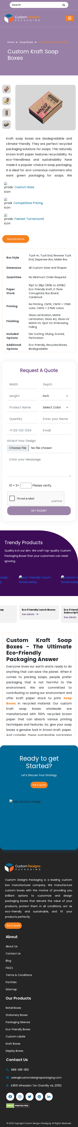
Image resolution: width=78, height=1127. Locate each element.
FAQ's (9, 968)
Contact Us (13, 953)
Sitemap (11, 989)
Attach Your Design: (21, 441)
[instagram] (20, 1097)
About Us (11, 946)
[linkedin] (49, 1097)
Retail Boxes (13, 1008)
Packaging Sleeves (18, 1022)
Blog (8, 961)
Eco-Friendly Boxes (18, 1029)
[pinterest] (39, 1097)
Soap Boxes (26, 42)
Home (10, 42)
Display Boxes (14, 1051)
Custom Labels (15, 1036)
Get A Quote (39, 784)
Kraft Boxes (13, 1044)
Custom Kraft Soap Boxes (53, 42)
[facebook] (10, 1097)
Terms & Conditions (19, 975)
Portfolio (11, 982)
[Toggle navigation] (70, 18)
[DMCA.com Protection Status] (17, 1105)
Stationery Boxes (17, 1015)
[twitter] (30, 1097)
